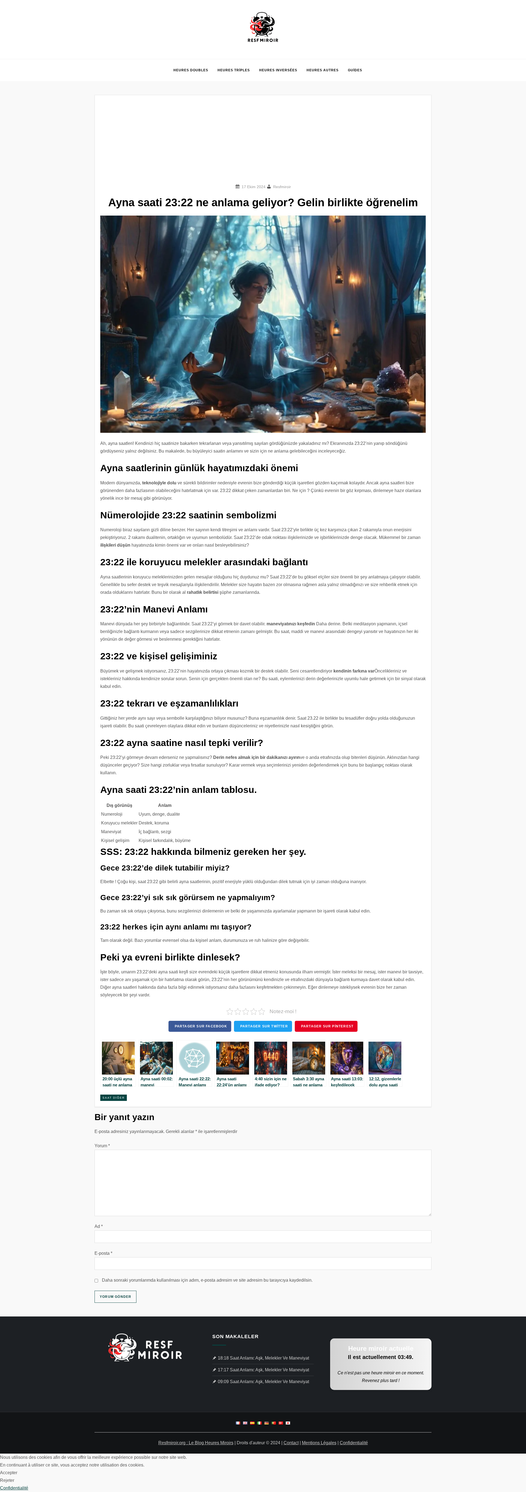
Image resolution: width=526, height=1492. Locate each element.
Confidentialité (354, 1442)
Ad (99, 1226)
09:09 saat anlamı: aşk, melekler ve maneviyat (263, 1381)
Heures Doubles (190, 70)
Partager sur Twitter (264, 1026)
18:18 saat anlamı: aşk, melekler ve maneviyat (263, 1358)
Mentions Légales (319, 1442)
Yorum (102, 1145)
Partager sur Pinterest (327, 1026)
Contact (291, 1442)
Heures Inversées (278, 70)
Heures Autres (323, 70)
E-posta (103, 1253)
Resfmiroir (282, 187)
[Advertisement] (263, 141)
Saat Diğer (113, 1097)
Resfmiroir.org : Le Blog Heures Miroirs (195, 1442)
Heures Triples (234, 70)
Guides (355, 70)
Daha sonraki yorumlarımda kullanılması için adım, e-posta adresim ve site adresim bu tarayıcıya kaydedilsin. (207, 1280)
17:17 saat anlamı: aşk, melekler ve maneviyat (263, 1369)
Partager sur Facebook (201, 1026)
